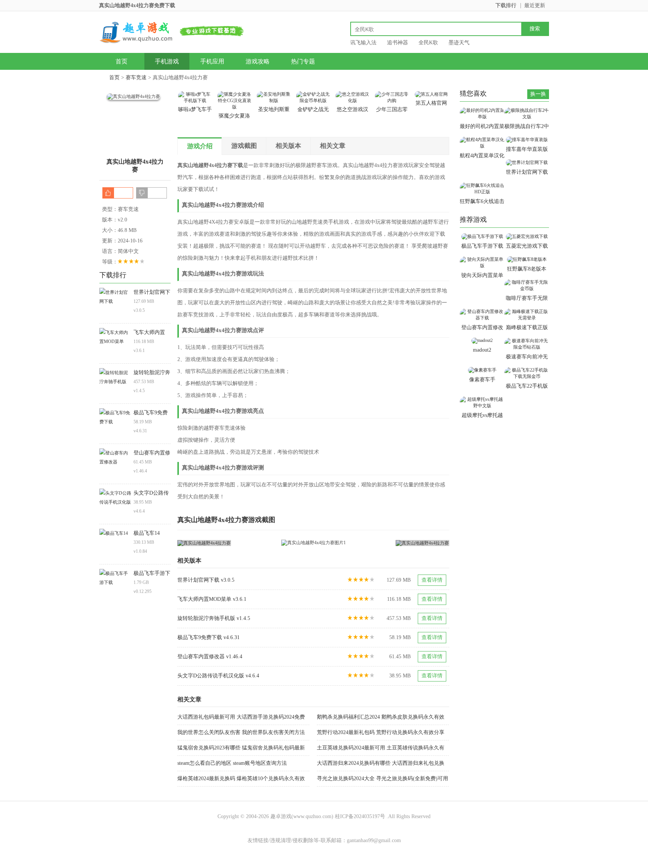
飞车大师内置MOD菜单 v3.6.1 (211, 599)
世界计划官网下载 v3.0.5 (205, 580)
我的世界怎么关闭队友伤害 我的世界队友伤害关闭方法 (241, 732)
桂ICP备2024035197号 (360, 816)
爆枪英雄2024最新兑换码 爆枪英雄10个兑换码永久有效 (241, 778)
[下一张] (382, 543)
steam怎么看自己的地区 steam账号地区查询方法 (232, 763)
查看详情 (432, 580)
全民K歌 (428, 42)
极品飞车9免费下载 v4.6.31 (208, 637)
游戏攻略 (258, 61)
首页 (122, 61)
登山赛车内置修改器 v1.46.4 (209, 656)
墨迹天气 (459, 42)
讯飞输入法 (363, 42)
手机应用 (212, 61)
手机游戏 (167, 61)
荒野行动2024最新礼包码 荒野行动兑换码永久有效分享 (380, 732)
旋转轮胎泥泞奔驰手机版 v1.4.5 (213, 618)
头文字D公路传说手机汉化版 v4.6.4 (218, 675)
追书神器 (397, 42)
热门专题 (303, 61)
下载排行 (505, 5)
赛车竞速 (136, 77)
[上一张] (245, 543)
